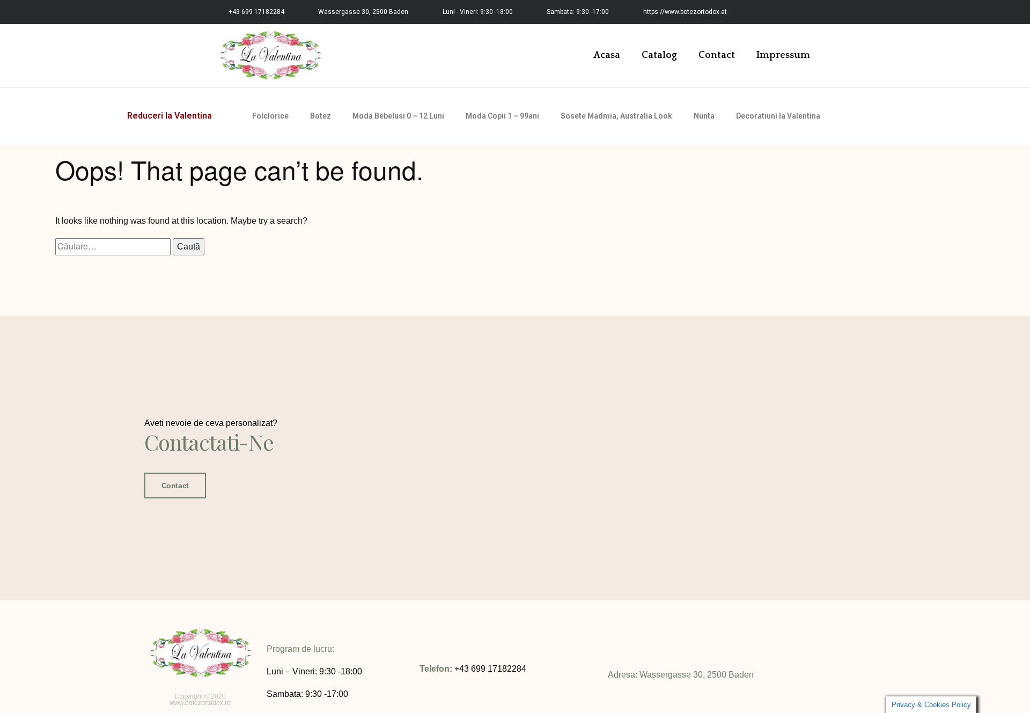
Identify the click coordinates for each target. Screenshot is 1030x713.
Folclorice (270, 116)
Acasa (606, 55)
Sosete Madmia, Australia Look (616, 116)
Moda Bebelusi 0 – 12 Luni (398, 116)
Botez (320, 116)
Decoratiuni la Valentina (778, 116)
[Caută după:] (114, 246)
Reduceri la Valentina (169, 116)
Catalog (659, 55)
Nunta (704, 116)
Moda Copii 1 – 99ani (502, 116)
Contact (716, 55)
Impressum (783, 55)
